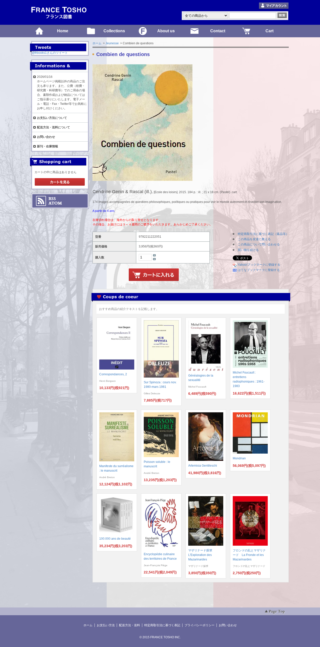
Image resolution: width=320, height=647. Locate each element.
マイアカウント (274, 6)
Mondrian (239, 458)
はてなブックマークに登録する (259, 270)
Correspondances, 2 (113, 374)
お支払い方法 (106, 625)
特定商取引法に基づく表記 (162, 625)
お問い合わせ (46, 137)
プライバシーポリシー (199, 625)
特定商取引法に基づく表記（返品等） (263, 234)
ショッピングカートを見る (59, 182)
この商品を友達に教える (254, 239)
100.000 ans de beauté (115, 538)
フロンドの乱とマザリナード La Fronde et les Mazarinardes (249, 555)
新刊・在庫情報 (47, 146)
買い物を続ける (248, 250)
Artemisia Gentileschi (202, 465)
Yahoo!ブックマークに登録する (259, 264)
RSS (52, 198)
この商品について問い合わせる (259, 244)
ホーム (97, 43)
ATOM (55, 203)
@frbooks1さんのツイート (50, 53)
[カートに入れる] (153, 274)
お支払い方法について (52, 118)
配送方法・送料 (129, 625)
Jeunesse (112, 43)
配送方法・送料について (53, 127)
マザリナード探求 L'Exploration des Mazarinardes (201, 555)
